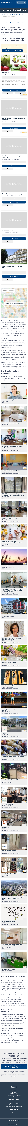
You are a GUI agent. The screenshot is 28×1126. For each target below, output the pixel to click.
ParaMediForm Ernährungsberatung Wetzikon (13, 119)
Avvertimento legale (14, 1104)
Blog (14, 1096)
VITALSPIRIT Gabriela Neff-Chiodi (10, 566)
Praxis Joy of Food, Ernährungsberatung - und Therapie (13, 447)
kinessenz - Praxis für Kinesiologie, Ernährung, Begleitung (11, 638)
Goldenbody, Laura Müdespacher (10, 686)
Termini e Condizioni (14, 1103)
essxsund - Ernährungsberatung (10, 518)
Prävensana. (5, 615)
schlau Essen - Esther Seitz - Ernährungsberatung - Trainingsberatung (13, 542)
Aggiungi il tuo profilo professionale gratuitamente (14, 1066)
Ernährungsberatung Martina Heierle (12, 400)
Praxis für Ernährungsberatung (10, 423)
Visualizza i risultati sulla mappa (14, 303)
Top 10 (7, 23)
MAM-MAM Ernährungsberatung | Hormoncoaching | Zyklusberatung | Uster (13, 494)
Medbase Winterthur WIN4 (9, 850)
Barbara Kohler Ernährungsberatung (11, 471)
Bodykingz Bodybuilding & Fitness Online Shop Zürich (13, 709)
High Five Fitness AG (7, 804)
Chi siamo (14, 1090)
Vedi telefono (14, 90)
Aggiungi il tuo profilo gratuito (14, 1095)
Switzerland (4, 14)
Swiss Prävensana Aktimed (9, 662)
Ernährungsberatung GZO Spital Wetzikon (12, 156)
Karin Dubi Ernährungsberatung (12, 194)
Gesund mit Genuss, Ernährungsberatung (13, 756)
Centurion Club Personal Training (11, 874)
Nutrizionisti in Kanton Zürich (16, 14)
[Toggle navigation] (2, 5)
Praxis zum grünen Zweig (8, 921)
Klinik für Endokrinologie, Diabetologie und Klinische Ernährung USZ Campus (13, 897)
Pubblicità (14, 1092)
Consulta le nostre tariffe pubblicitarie (12, 50)
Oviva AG (4, 733)
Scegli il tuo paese (14, 1120)
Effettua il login (14, 1093)
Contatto (14, 1112)
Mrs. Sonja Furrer (7, 230)
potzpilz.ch (5, 73)
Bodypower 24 (5, 827)
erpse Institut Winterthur (9, 969)
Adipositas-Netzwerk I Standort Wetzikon (12, 267)
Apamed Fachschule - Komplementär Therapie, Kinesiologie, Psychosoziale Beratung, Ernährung (12, 591)
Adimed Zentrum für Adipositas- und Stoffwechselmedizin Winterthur (12, 945)
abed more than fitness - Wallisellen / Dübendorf (12, 780)
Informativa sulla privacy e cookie (14, 1106)
